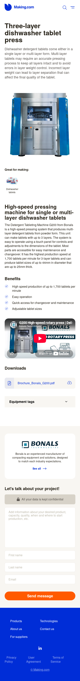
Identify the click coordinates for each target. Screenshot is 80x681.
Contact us (47, 629)
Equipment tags (21, 401)
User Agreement (33, 659)
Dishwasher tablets (12, 190)
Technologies (49, 621)
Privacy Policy (10, 659)
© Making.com (40, 669)
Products (16, 621)
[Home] (19, 7)
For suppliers (19, 636)
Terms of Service (57, 659)
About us (16, 629)
